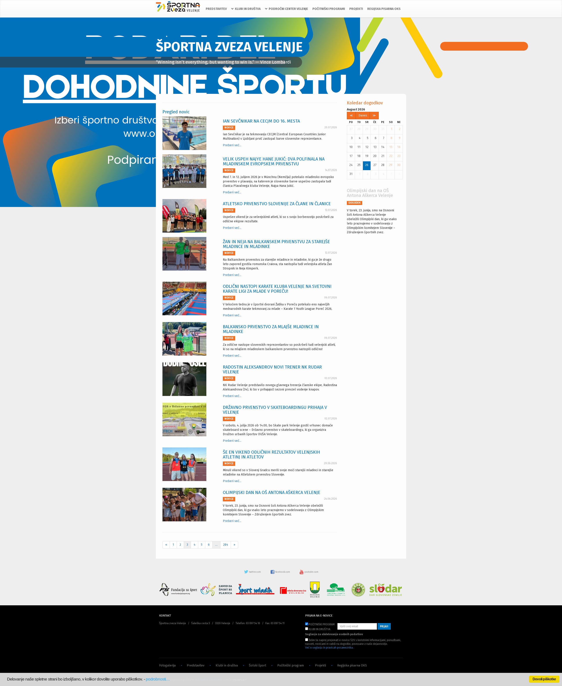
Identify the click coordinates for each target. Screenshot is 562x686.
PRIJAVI (384, 626)
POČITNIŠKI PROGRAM (321, 624)
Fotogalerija (167, 665)
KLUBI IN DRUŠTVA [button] (248, 9)
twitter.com (254, 572)
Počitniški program (290, 665)
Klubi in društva (227, 665)
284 (225, 545)
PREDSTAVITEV (216, 9)
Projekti (320, 665)
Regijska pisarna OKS (352, 665)
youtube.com (311, 572)
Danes (362, 115)
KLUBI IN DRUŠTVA (319, 629)
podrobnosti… (158, 679)
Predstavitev (195, 665)
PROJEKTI (356, 9)
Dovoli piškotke (544, 679)
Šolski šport (257, 665)
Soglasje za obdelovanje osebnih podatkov (334, 634)
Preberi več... (232, 145)
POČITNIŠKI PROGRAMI (328, 9)
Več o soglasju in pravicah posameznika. (329, 647)
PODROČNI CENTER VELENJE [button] (288, 9)
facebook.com (283, 572)
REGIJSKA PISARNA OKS (384, 9)
